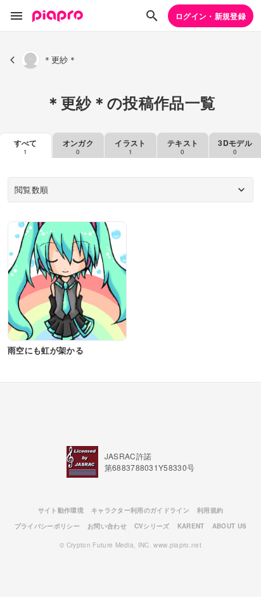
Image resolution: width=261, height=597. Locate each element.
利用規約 (210, 510)
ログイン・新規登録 (210, 16)
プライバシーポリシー (47, 526)
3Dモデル (235, 146)
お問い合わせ (107, 526)
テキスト (182, 146)
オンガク (78, 146)
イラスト (130, 146)
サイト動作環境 (61, 510)
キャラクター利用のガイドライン (140, 510)
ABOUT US (229, 526)
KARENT (191, 526)
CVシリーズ (152, 526)
